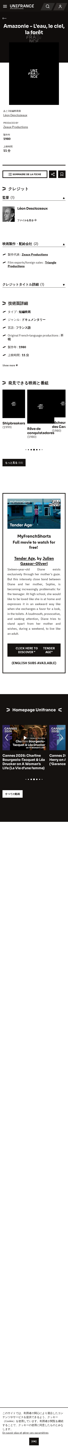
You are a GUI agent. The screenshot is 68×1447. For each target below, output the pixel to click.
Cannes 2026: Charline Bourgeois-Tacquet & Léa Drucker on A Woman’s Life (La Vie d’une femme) (23, 762)
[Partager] (52, 174)
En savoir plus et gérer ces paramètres (25, 1432)
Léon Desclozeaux (15, 115)
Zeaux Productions (15, 127)
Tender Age (24, 558)
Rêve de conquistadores (40, 431)
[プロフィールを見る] (60, 6)
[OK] (34, 1441)
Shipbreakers (13, 423)
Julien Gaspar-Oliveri (37, 561)
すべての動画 (12, 794)
